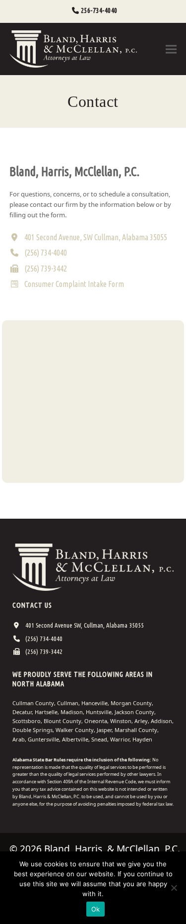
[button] (171, 49)
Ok (95, 909)
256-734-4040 (99, 10)
